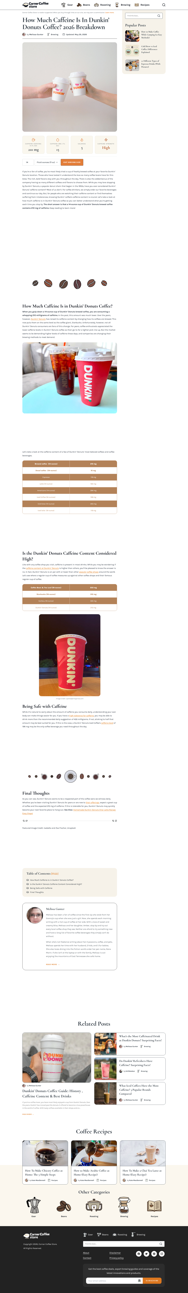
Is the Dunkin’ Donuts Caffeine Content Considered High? (56, 884)
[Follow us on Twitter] (146, 1254)
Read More (53, 964)
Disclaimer (115, 1252)
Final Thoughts (37, 892)
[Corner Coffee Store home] (36, 1235)
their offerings (92, 802)
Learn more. (109, 12)
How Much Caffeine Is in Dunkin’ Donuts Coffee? (52, 880)
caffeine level (107, 723)
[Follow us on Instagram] (162, 1254)
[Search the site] (160, 1243)
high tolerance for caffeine (81, 715)
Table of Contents (42, 873)
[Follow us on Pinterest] (154, 1254)
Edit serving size (72, 162)
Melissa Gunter (36, 34)
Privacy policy (116, 1257)
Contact (87, 1257)
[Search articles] (158, 15)
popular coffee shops (88, 572)
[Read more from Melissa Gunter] (23, 34)
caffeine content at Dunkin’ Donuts (42, 568)
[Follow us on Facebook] (139, 1254)
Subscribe (152, 1281)
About (86, 1252)
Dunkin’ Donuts (38, 319)
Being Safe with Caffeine (41, 888)
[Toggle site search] (164, 5)
